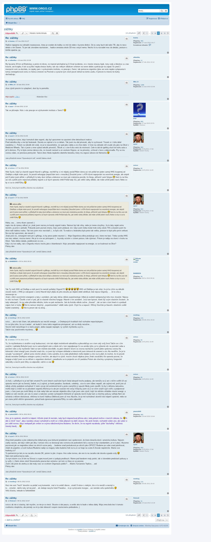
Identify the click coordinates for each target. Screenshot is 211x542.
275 (142, 318)
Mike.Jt (135, 82)
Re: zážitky (11, 38)
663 (142, 147)
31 (141, 501)
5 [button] (152, 33)
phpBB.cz (92, 531)
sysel (135, 144)
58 (141, 276)
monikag (136, 315)
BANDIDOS (137, 273)
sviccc (135, 165)
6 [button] (155, 33)
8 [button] (161, 33)
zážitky (8, 29)
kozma (135, 38)
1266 (142, 85)
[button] (139, 33)
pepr (135, 118)
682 (142, 121)
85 (141, 168)
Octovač (136, 498)
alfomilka (136, 57)
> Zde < (17, 97)
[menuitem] (22, 18)
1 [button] (146, 33)
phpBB (79, 529)
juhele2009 (137, 411)
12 (141, 60)
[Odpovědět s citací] (126, 38)
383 (142, 41)
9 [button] (164, 33)
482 (142, 414)
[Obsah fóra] (17, 9)
